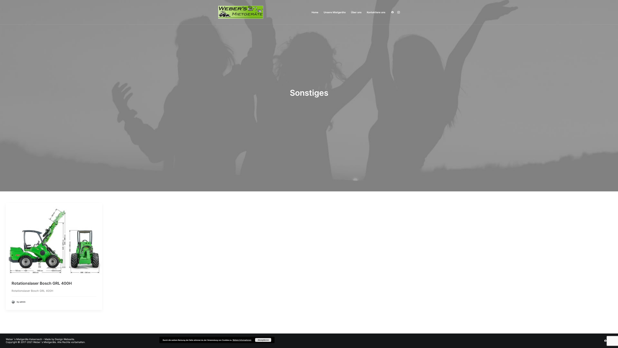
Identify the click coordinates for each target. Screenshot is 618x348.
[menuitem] (315, 12)
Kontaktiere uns (376, 12)
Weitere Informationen (242, 340)
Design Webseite (64, 339)
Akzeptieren (263, 339)
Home (315, 12)
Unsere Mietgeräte (335, 12)
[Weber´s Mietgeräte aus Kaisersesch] (240, 12)
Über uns (356, 12)
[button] (393, 12)
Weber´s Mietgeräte (17, 339)
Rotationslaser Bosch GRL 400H (42, 283)
